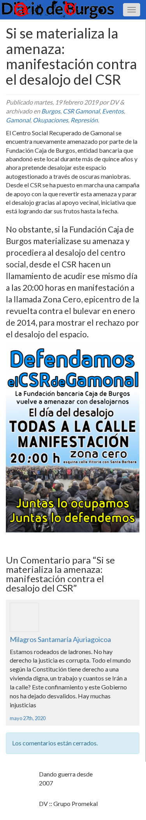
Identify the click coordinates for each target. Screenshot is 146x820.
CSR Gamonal (81, 111)
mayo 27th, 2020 (28, 718)
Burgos (50, 111)
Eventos (113, 111)
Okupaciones (50, 120)
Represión (84, 120)
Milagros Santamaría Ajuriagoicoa (60, 639)
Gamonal (18, 120)
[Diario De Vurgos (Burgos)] (73, 9)
